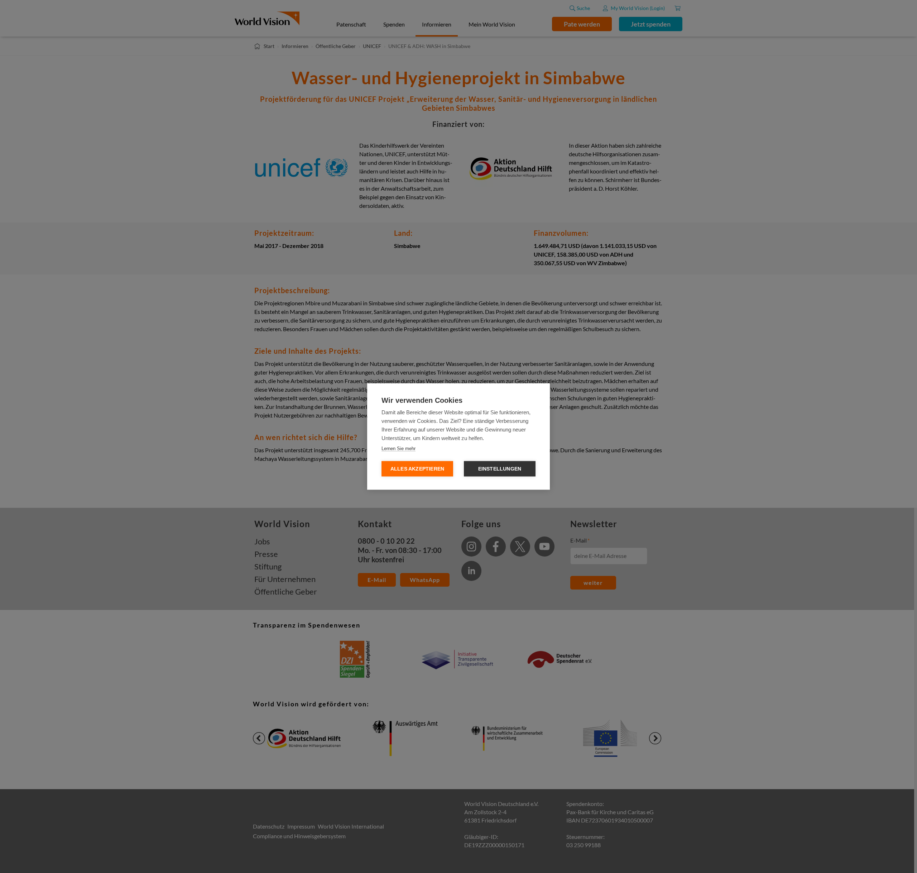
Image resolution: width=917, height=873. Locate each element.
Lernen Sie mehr (398, 448)
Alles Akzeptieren (417, 469)
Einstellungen (500, 469)
